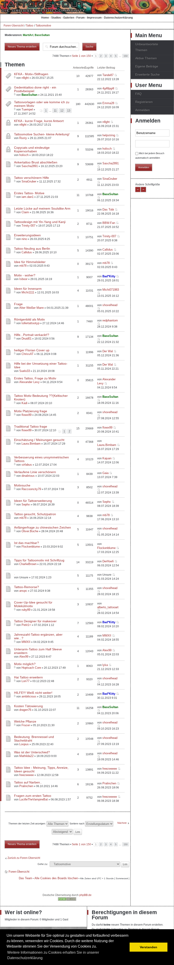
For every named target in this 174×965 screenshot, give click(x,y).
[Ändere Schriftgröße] (137, 191)
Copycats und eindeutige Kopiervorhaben (32, 149)
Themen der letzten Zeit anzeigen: (27, 823)
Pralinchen (26, 786)
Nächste (122, 822)
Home (45, 17)
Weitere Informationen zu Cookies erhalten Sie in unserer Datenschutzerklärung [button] (53, 955)
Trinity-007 (28, 225)
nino (24, 239)
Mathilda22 (26, 756)
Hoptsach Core (31, 667)
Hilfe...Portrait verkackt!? (31, 335)
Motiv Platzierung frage (30, 411)
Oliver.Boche (30, 531)
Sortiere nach (77, 823)
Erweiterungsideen (27, 235)
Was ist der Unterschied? (32, 752)
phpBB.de (85, 895)
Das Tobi (108, 209)
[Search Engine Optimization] (67, 899)
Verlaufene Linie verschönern (35, 472)
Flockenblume (31, 546)
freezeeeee (26, 775)
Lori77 (25, 681)
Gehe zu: (43, 864)
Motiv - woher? (24, 275)
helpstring (108, 135)
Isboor (23, 279)
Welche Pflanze (25, 721)
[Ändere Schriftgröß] (143, 191)
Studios (56, 17)
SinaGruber (29, 181)
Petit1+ (26, 625)
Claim (25, 212)
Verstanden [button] (148, 947)
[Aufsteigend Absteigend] (67, 831)
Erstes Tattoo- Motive (29, 193)
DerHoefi (108, 561)
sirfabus (27, 464)
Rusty (23, 138)
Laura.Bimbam (31, 443)
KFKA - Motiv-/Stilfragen (31, 74)
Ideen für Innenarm (28, 288)
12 (61, 110)
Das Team (25, 878)
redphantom (110, 320)
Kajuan (106, 458)
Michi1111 (28, 292)
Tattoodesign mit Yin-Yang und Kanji (39, 222)
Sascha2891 (30, 166)
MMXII (26, 642)
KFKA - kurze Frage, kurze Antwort (39, 121)
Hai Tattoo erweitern (28, 677)
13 (68, 110)
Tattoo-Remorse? (26, 587)
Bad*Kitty (108, 276)
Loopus (24, 744)
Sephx (26, 504)
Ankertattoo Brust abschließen (35, 162)
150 (125, 56)
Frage (18, 304)
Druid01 (26, 338)
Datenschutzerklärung (118, 17)
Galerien (68, 17)
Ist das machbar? (26, 543)
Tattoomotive (43, 25)
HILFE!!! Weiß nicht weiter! (33, 692)
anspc (23, 590)
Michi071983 (110, 289)
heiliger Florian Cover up (31, 350)
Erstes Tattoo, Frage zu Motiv (35, 378)
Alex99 (23, 656)
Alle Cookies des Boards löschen (56, 878)
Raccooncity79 (31, 489)
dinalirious (28, 475)
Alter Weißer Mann (31, 307)
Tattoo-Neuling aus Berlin (32, 248)
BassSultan (42, 35)
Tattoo (29, 25)
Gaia (105, 473)
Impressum (94, 17)
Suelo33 (24, 371)
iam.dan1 (28, 197)
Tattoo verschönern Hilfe (31, 178)
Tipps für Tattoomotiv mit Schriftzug (39, 560)
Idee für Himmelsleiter (30, 262)
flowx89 (26, 415)
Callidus (27, 252)
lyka (105, 665)
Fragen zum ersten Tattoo (32, 795)
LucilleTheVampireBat (33, 799)
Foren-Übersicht (14, 25)
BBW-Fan (108, 223)
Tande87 (108, 75)
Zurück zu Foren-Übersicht (23, 858)
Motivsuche (22, 485)
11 (55, 110)
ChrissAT (28, 354)
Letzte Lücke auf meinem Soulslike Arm (42, 208)
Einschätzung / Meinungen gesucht (39, 440)
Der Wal (107, 351)
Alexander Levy (29, 382)
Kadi (24, 403)
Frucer (26, 725)
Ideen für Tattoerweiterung (33, 501)
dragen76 (25, 709)
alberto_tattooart (107, 607)
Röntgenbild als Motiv (29, 319)
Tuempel (27, 109)
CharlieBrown (27, 564)
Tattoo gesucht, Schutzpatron (35, 514)
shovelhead (109, 305)
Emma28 (108, 103)
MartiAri (28, 35)
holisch (24, 155)
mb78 (23, 265)
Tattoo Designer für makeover (35, 621)
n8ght (25, 77)
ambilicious (29, 696)
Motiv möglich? (25, 664)
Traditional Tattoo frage (30, 426)
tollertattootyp (30, 323)
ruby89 (26, 609)
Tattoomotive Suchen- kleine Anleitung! (42, 134)
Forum (80, 17)
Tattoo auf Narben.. (28, 782)
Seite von (81, 55)
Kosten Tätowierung (28, 706)
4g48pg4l (108, 88)
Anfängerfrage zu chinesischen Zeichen (42, 527)
